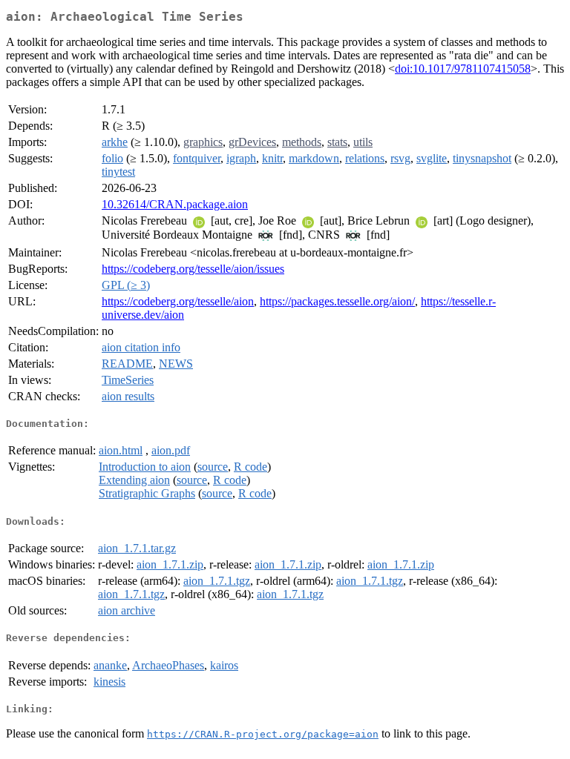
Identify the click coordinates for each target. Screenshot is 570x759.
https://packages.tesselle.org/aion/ (337, 301)
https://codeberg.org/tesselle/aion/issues (193, 268)
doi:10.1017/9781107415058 (463, 68)
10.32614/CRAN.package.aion (175, 204)
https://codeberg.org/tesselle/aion (178, 301)
